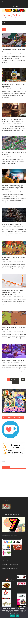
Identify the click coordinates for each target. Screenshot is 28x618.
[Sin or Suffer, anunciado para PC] (14, 214)
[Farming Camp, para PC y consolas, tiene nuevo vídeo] (14, 247)
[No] (26, 612)
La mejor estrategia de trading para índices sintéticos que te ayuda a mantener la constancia (12, 292)
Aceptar (12, 615)
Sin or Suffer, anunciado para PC (11, 224)
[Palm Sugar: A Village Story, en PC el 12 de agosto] (14, 317)
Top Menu (6, 2)
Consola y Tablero (11, 15)
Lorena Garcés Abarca (18, 53)
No (17, 615)
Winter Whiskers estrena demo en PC (13, 360)
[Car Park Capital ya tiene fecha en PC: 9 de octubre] (14, 143)
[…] (6, 62)
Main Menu (7, 22)
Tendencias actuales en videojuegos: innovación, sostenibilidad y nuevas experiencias (13, 188)
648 (23, 379)
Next (15, 383)
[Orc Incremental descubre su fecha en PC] (14, 40)
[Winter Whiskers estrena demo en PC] (14, 350)
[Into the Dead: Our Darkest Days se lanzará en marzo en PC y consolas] (14, 110)
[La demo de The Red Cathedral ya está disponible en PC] (14, 75)
